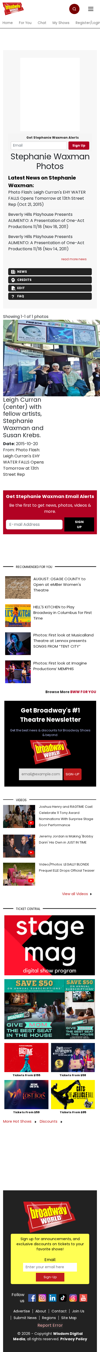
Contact (59, 1311)
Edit (21, 288)
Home (8, 22)
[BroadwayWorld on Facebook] (32, 1298)
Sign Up (78, 145)
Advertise (21, 1311)
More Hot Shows (18, 1121)
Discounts (49, 1121)
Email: (50, 1260)
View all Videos (75, 893)
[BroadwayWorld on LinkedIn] (52, 1298)
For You (25, 22)
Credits (24, 280)
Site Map (69, 1318)
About (40, 1311)
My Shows (61, 22)
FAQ (20, 296)
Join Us (78, 1311)
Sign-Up (50, 1277)
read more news (74, 259)
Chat (42, 22)
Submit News (25, 1318)
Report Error (50, 1325)
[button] (74, 9)
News (22, 271)
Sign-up (72, 774)
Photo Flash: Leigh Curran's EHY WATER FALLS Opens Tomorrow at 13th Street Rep (47, 198)
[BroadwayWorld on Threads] (73, 1298)
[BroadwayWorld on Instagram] (42, 1298)
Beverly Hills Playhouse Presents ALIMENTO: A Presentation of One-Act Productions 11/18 (46, 220)
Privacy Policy (73, 1339)
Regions (49, 1318)
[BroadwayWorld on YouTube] (83, 1298)
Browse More (70, 692)
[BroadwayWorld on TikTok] (63, 1298)
